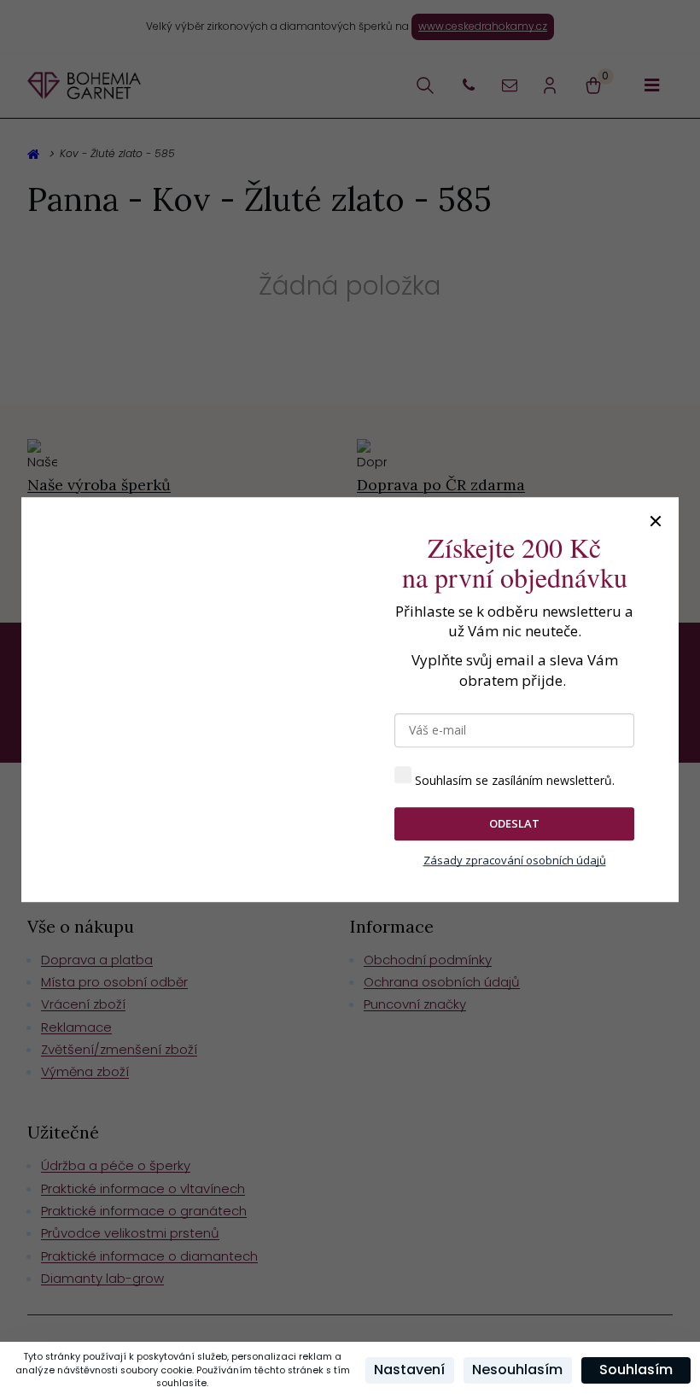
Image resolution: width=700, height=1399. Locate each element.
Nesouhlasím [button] (517, 1369)
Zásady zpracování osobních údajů (514, 860)
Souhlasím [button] (636, 1369)
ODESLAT (514, 823)
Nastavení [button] (409, 1369)
